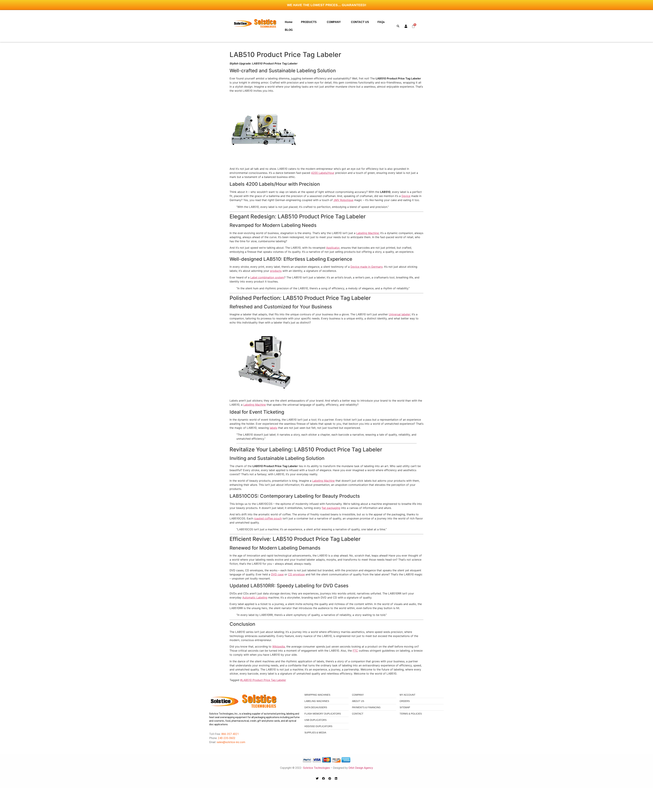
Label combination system (267, 277)
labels (273, 427)
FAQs (381, 22)
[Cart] (413, 26)
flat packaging (331, 508)
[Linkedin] (336, 778)
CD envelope (296, 574)
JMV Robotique (343, 200)
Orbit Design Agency (360, 767)
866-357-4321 (230, 734)
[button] (310, 22)
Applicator (332, 247)
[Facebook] (323, 778)
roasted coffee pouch (268, 518)
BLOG (289, 29)
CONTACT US (360, 22)
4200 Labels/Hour (322, 173)
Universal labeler (399, 314)
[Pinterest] (329, 778)
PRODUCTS (309, 22)
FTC (355, 650)
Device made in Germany (366, 266)
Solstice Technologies (316, 767)
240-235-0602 (226, 738)
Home (288, 22)
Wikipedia (278, 646)
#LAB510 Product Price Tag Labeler (263, 680)
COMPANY (334, 22)
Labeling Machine (367, 233)
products (276, 270)
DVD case (277, 574)
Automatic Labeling (254, 597)
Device (405, 196)
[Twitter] (317, 778)
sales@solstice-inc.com (231, 742)
